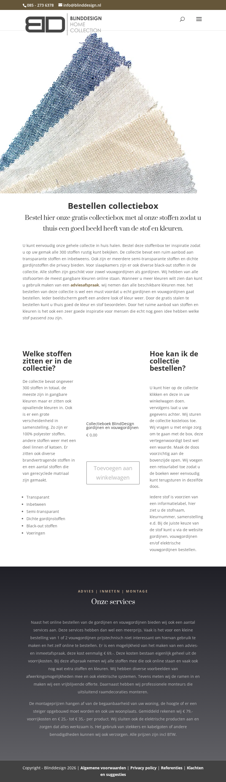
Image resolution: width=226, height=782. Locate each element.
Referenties (171, 767)
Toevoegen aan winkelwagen (113, 472)
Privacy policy (143, 767)
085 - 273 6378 (40, 5)
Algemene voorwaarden (103, 767)
